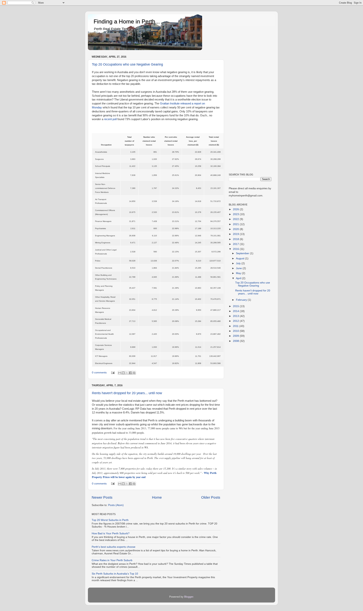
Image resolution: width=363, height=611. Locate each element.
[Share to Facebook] (130, 373)
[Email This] (120, 373)
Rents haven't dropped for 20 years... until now (127, 393)
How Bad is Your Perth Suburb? (111, 533)
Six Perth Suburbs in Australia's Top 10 (115, 573)
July (238, 263)
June (239, 268)
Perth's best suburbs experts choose (113, 546)
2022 (236, 219)
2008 (236, 341)
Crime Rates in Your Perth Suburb (112, 560)
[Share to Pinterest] (134, 373)
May (239, 273)
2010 (236, 331)
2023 (236, 214)
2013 (236, 316)
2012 (236, 321)
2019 (236, 234)
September (243, 253)
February (242, 299)
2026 (236, 209)
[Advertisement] (250, 111)
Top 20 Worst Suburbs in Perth (110, 520)
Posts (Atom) (116, 505)
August (240, 258)
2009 (236, 335)
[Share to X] (127, 373)
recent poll (110, 119)
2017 (236, 244)
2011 (236, 326)
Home (157, 497)
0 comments (99, 372)
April (239, 278)
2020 (236, 229)
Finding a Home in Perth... (127, 21)
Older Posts (210, 497)
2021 (236, 224)
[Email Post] (113, 372)
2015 (236, 306)
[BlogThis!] (123, 373)
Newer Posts (102, 497)
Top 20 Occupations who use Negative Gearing (127, 64)
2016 (236, 249)
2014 (236, 311)
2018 (236, 239)
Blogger (188, 596)
